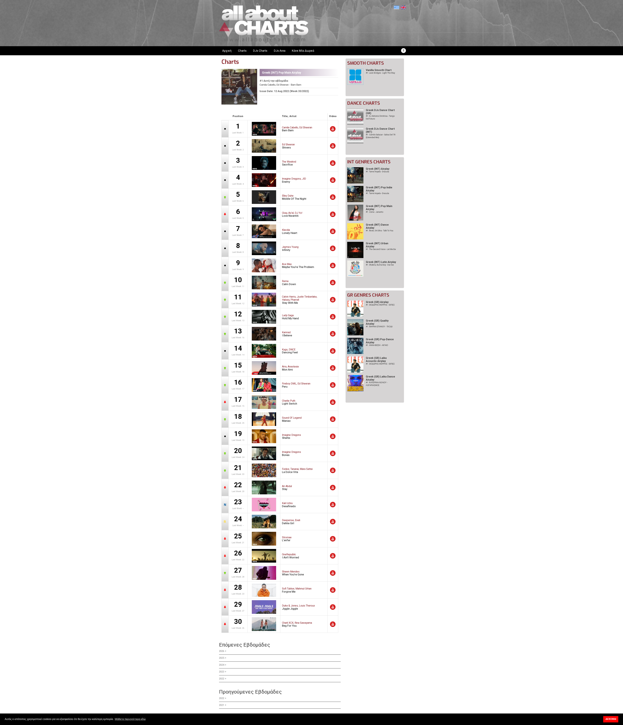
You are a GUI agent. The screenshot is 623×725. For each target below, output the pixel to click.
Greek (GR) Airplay (377, 302)
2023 (221, 671)
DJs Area (279, 50)
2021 (221, 705)
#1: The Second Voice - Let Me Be (381, 249)
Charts (242, 50)
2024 (221, 664)
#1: (380, 305)
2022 (221, 678)
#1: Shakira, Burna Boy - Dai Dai (380, 265)
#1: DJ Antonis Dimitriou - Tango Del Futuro (380, 117)
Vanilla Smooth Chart (378, 70)
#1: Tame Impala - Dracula (377, 172)
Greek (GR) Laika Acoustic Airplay (376, 359)
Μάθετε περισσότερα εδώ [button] (130, 719)
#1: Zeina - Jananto (374, 212)
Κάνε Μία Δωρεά (303, 50)
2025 (221, 657)
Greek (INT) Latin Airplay (381, 262)
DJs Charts (260, 50)
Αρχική (227, 50)
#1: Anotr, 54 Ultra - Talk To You (379, 231)
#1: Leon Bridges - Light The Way (380, 73)
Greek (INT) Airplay (377, 168)
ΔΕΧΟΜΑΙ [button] (610, 719)
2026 (221, 651)
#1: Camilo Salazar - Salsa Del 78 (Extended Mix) (380, 136)
